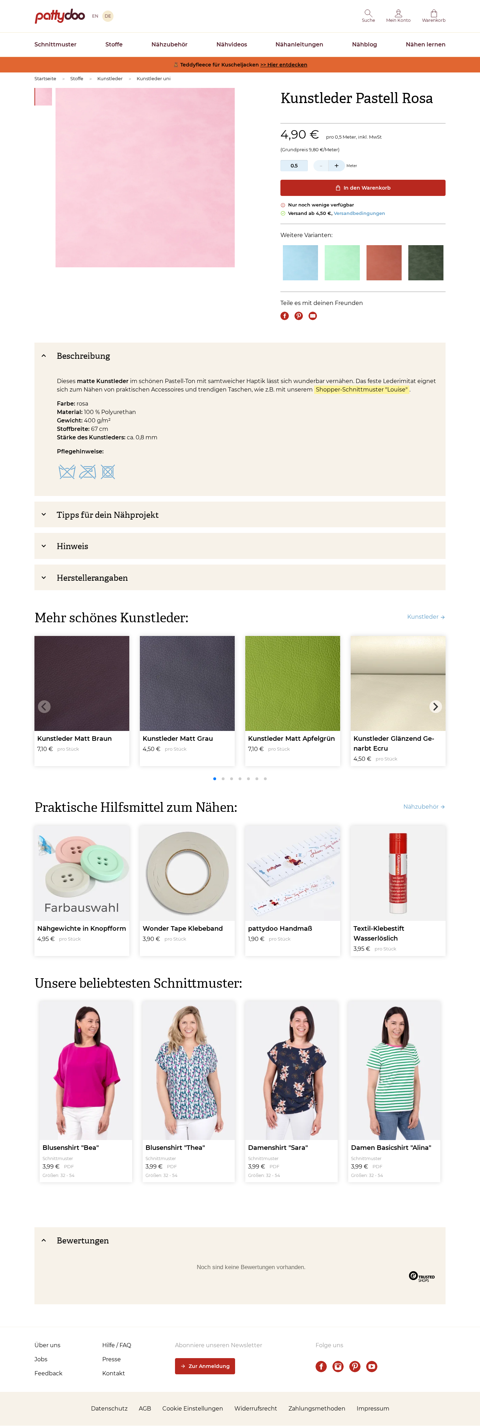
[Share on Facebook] (284, 316)
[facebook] (321, 1366)
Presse (111, 1359)
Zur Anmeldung (209, 1366)
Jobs (40, 1359)
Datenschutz (109, 1408)
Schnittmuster (55, 44)
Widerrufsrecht (255, 1408)
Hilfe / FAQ (116, 1345)
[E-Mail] (313, 316)
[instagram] (338, 1366)
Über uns (47, 1345)
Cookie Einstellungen (192, 1408)
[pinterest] (355, 1366)
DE (108, 16)
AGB (145, 1408)
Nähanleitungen (299, 44)
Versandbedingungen (359, 213)
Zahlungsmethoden (316, 1408)
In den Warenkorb (367, 188)
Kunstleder (110, 78)
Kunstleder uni (154, 78)
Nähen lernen (426, 44)
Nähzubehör (169, 44)
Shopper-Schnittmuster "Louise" (362, 389)
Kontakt (113, 1373)
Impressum (373, 1408)
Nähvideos (231, 44)
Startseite (45, 78)
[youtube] (371, 1366)
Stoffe (114, 44)
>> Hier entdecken (283, 65)
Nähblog (364, 44)
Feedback (48, 1373)
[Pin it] (298, 316)
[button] (368, 16)
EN (95, 16)
